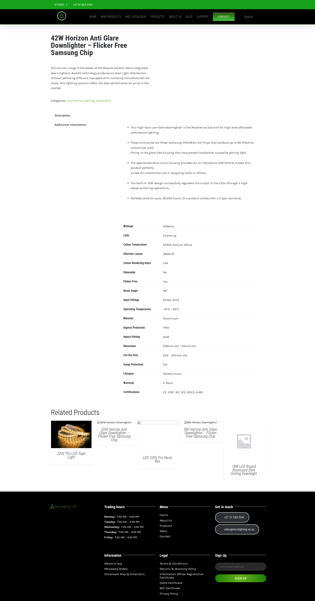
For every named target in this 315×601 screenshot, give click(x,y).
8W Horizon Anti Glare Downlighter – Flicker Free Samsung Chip (200, 433)
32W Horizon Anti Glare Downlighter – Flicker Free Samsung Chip (114, 434)
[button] (258, 16)
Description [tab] (62, 115)
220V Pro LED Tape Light (71, 455)
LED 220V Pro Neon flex (157, 459)
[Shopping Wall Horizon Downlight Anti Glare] (208, 44)
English (248, 17)
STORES (59, 4)
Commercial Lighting (81, 100)
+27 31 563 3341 (82, 4)
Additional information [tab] (70, 124)
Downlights (103, 100)
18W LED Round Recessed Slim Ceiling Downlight (244, 470)
